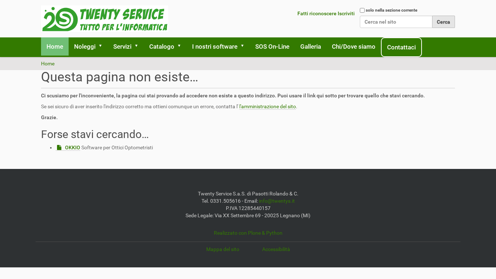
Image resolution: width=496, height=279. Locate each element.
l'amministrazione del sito (267, 106)
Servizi (122, 46)
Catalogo (161, 46)
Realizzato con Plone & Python (248, 233)
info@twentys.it (277, 201)
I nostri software (214, 46)
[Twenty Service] (104, 18)
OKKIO (72, 147)
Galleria (310, 46)
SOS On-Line (272, 46)
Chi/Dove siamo (353, 46)
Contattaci (401, 47)
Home (54, 46)
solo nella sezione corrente (391, 10)
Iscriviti (346, 13)
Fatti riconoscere (317, 13)
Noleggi (84, 46)
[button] (103, 46)
